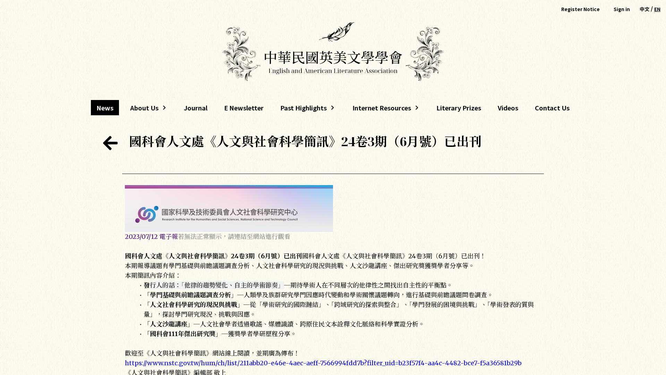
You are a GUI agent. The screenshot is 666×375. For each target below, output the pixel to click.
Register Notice (580, 9)
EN (657, 9)
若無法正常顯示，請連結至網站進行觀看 (234, 237)
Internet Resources (379, 109)
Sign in (622, 9)
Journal (195, 107)
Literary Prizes (458, 107)
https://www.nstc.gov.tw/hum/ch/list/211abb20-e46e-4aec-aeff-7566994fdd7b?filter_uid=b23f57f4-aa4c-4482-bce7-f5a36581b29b (323, 363)
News (104, 107)
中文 (644, 9)
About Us (142, 109)
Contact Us (552, 107)
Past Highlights (303, 109)
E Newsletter (244, 107)
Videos (508, 107)
